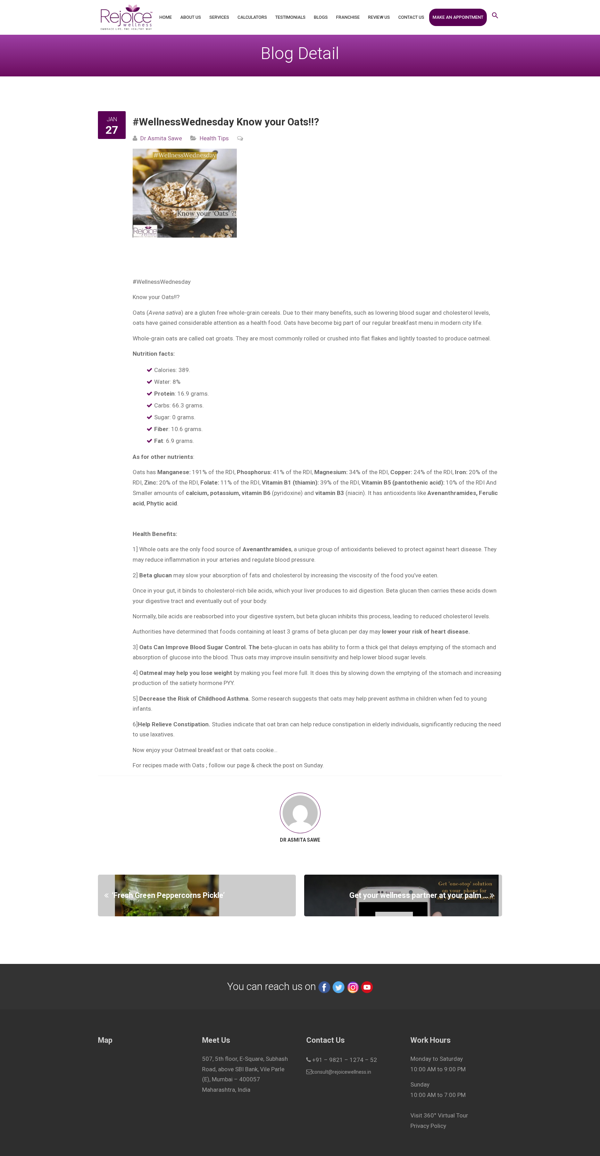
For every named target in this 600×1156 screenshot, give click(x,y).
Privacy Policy (428, 1125)
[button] (495, 17)
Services (219, 17)
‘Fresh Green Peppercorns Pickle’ (168, 895)
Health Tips (214, 138)
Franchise (348, 17)
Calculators (252, 17)
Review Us (379, 17)
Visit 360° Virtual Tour (439, 1115)
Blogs (321, 17)
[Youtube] (367, 986)
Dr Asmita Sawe (161, 138)
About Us (190, 17)
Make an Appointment (458, 17)
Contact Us (411, 17)
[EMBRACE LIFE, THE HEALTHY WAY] (126, 17)
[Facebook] (324, 986)
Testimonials (290, 17)
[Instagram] (353, 986)
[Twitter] (338, 986)
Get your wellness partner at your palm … (418, 895)
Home (165, 17)
